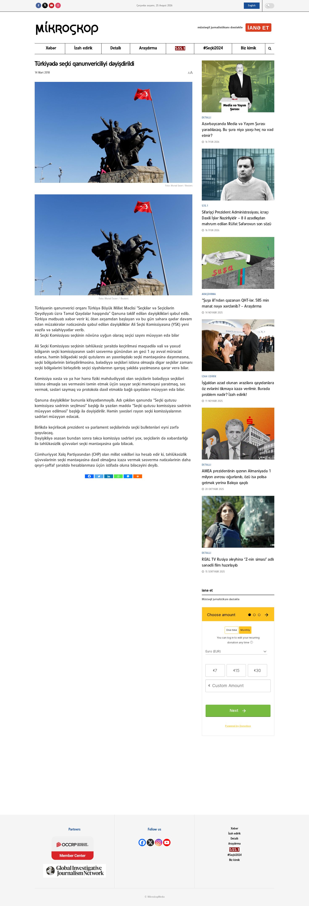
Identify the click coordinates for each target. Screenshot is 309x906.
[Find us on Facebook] (38, 6)
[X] (150, 842)
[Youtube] (166, 842)
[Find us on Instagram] (58, 6)
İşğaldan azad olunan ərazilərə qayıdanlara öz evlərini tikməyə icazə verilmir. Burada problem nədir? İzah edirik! (238, 389)
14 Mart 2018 (42, 73)
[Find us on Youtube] (51, 6)
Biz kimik (248, 48)
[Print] (137, 476)
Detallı (115, 48)
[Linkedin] (108, 476)
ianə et (258, 28)
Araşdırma (148, 48)
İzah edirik (83, 48)
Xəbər (51, 48)
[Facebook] (89, 476)
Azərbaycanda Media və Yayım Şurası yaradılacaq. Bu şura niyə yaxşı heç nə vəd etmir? (237, 130)
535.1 (205, 206)
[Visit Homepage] (67, 27)
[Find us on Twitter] (45, 6)
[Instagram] (158, 842)
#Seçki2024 (213, 48)
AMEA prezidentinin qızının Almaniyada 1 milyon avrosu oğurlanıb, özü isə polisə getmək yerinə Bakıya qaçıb (236, 477)
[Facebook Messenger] (128, 476)
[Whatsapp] (118, 476)
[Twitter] (99, 476)
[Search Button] (269, 48)
